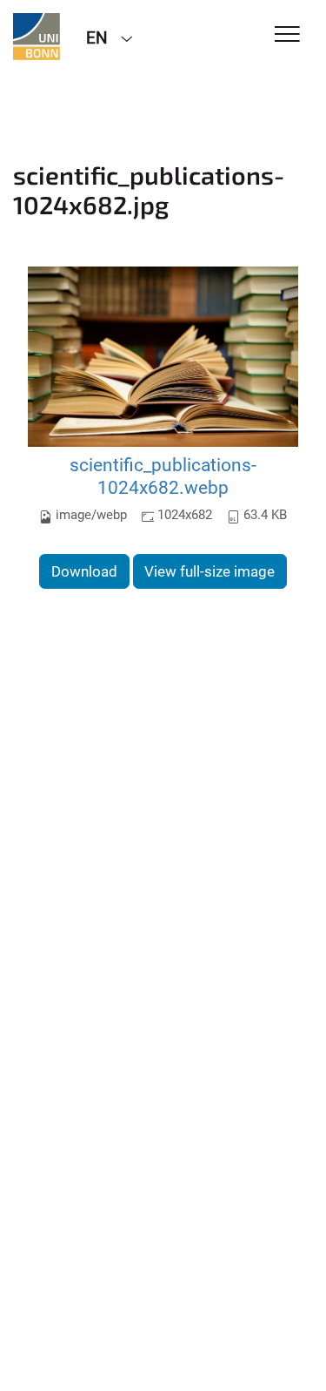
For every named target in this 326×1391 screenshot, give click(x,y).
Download (84, 571)
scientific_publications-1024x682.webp (163, 476)
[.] (36, 36)
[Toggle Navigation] (287, 35)
